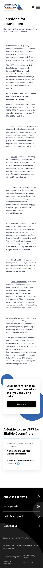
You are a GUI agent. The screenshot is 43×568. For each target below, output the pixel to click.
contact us (30, 146)
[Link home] (13, 7)
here (33, 204)
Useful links (21, 404)
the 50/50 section (14, 213)
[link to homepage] (16, 538)
